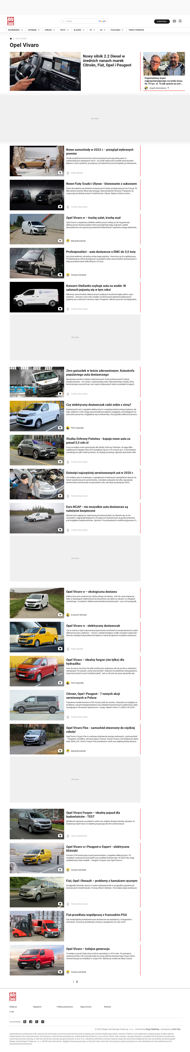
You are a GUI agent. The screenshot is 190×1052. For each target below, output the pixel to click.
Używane (32, 30)
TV (91, 30)
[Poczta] (174, 21)
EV (101, 30)
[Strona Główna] (10, 21)
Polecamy (115, 30)
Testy (63, 30)
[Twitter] (37, 1022)
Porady (48, 30)
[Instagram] (43, 1022)
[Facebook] (31, 1022)
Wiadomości (14, 30)
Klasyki (77, 30)
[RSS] (25, 1022)
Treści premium (136, 30)
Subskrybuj (162, 22)
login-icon (180, 21)
